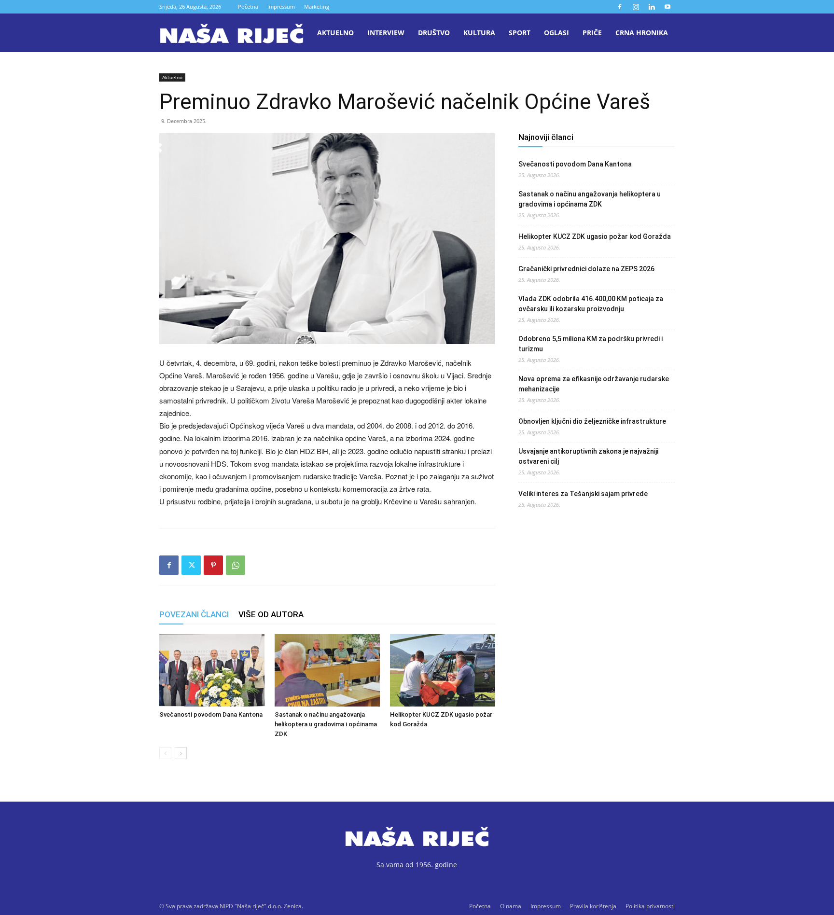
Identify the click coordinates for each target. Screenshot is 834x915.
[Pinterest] (213, 565)
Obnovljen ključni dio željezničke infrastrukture (592, 421)
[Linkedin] (651, 7)
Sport (519, 32)
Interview (385, 32)
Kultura (479, 32)
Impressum (281, 6)
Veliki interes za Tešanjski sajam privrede (583, 494)
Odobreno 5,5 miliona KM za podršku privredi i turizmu (590, 344)
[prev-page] (165, 753)
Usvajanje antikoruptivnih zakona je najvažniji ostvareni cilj (588, 456)
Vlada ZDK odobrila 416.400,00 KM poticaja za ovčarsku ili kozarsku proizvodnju (590, 304)
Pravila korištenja (593, 906)
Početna (248, 6)
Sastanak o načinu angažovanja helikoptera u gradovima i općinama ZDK (326, 724)
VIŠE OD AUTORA (271, 614)
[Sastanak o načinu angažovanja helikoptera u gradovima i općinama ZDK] (327, 670)
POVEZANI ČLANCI (194, 614)
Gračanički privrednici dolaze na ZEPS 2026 (586, 269)
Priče (592, 32)
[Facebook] (619, 7)
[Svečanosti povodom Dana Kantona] (211, 670)
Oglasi (556, 32)
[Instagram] (635, 7)
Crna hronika (641, 32)
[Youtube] (667, 7)
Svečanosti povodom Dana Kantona (211, 714)
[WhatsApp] (235, 565)
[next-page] (181, 753)
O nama (510, 906)
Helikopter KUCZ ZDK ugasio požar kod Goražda (594, 236)
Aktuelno (335, 32)
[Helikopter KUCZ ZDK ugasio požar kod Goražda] (442, 670)
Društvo (434, 32)
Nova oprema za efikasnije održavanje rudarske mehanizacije (593, 384)
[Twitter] (191, 565)
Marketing (316, 6)
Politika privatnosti (650, 906)
